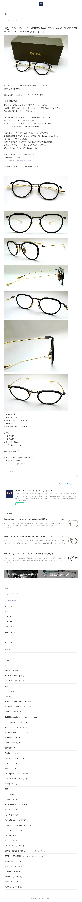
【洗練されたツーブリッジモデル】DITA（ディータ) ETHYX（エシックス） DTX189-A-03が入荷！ (38, 536)
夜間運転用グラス (11, 748)
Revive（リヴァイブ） (12, 763)
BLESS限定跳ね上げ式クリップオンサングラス (21, 717)
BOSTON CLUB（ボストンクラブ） (17, 779)
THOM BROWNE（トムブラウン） (17, 732)
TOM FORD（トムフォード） (15, 866)
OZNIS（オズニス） (12, 799)
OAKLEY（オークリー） (13, 871)
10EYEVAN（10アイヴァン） (15, 676)
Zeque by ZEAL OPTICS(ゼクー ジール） (19, 825)
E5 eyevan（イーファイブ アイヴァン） (18, 701)
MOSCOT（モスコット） (13, 768)
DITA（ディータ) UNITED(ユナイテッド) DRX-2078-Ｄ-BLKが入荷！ (28, 554)
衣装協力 (8, 665)
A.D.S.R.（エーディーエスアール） (17, 727)
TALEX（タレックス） (12, 810)
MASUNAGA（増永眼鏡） (14, 887)
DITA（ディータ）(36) (9, 471)
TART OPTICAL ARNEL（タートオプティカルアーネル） (24, 856)
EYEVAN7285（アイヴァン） (15, 681)
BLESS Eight (9, 794)
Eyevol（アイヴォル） (12, 815)
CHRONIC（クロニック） (14, 712)
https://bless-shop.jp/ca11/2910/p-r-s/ (17, 160)
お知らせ (8, 660)
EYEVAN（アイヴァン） (13, 670)
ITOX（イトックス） (12, 696)
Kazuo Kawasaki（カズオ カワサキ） (17, 722)
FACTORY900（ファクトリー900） (17, 804)
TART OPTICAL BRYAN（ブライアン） (18, 706)
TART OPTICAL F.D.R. (12, 737)
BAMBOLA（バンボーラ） (14, 876)
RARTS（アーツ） (11, 784)
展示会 (7, 655)
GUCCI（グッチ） (11, 686)
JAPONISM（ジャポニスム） (15, 846)
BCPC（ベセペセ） (11, 840)
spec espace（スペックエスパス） (17, 774)
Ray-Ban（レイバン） (12, 753)
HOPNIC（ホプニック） (13, 743)
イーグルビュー (10, 691)
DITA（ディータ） (11, 835)
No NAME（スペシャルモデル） (16, 820)
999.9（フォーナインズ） (13, 882)
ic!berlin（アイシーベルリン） (15, 861)
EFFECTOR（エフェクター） (15, 830)
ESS (6, 789)
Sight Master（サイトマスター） (16, 758)
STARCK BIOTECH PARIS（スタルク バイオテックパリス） (25, 851)
